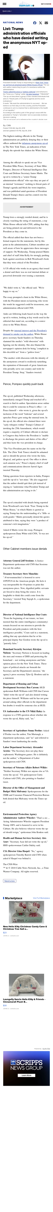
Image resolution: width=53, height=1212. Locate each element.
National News (13, 22)
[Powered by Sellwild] (46, 1049)
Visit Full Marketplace (41, 898)
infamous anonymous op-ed (35, 143)
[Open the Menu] (4, 4)
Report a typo (10, 881)
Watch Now (45, 4)
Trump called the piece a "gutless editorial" (19, 92)
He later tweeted (32, 94)
